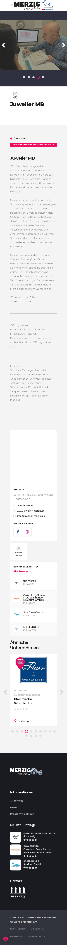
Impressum (16, 936)
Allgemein (16, 800)
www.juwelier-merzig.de (31, 510)
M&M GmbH (30, 626)
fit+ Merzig (29, 580)
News (13, 807)
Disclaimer (37, 928)
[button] (5, 939)
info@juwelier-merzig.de (31, 516)
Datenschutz (36, 936)
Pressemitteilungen (22, 813)
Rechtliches (18, 928)
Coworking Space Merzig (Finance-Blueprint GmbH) (34, 597)
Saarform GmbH (33, 612)
